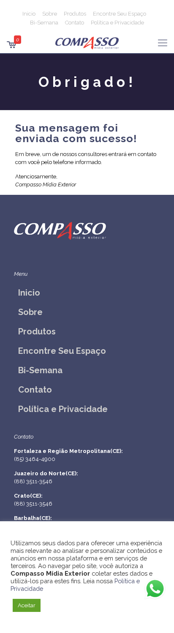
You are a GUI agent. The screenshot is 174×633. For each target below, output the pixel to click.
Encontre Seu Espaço (119, 14)
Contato (74, 22)
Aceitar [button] (26, 605)
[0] (11, 46)
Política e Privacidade (117, 22)
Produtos (75, 14)
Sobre (49, 14)
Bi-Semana (44, 22)
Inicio (28, 14)
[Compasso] (87, 42)
